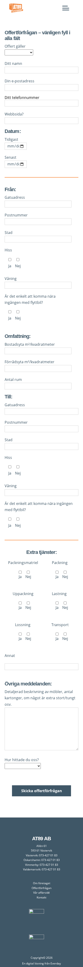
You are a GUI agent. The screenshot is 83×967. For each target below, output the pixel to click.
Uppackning (23, 600)
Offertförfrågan (41, 888)
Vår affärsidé (41, 893)
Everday (55, 963)
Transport (60, 631)
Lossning (23, 631)
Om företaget (41, 883)
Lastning (60, 600)
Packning (60, 569)
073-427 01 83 (48, 855)
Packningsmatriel (23, 569)
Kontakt (41, 897)
